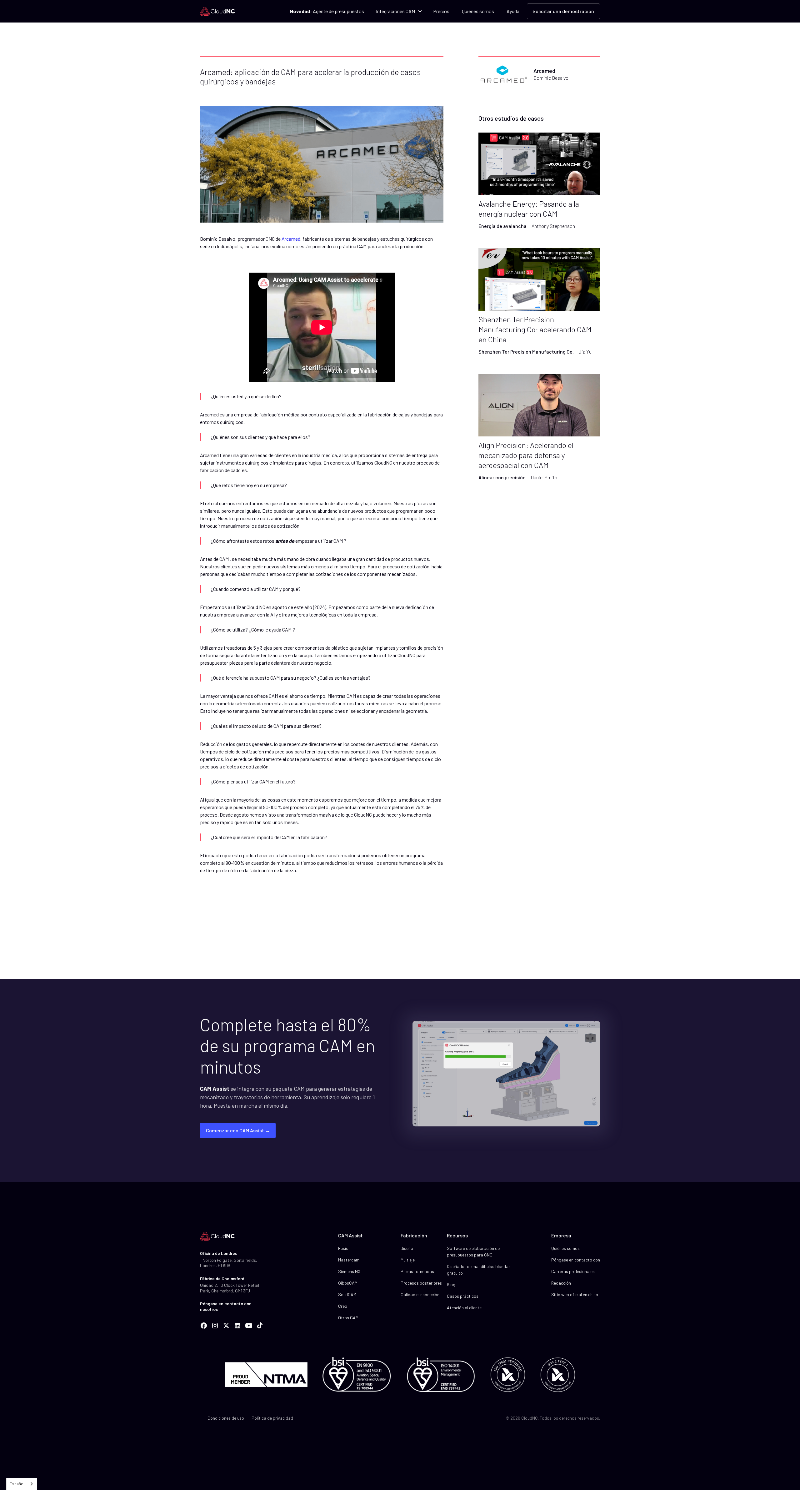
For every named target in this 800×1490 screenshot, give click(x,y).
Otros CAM (348, 1317)
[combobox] (21, 1484)
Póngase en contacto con (575, 1259)
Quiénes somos (478, 11)
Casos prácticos (462, 1296)
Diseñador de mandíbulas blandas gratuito (479, 1270)
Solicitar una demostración (563, 11)
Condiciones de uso (226, 1418)
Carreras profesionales (573, 1271)
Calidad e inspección (420, 1294)
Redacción (561, 1283)
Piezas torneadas (417, 1271)
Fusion (344, 1248)
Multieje (408, 1259)
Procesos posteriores (421, 1283)
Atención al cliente (464, 1307)
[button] (399, 11)
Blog (451, 1284)
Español (17, 1483)
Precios (441, 11)
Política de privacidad (272, 1418)
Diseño (407, 1248)
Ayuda (513, 11)
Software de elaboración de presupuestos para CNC (473, 1251)
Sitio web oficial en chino (574, 1294)
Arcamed (291, 239)
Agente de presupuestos (327, 11)
